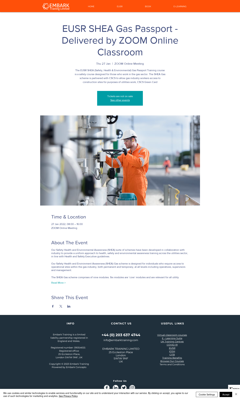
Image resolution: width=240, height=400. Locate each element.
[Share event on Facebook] (52, 306)
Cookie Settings (207, 394)
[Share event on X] (60, 306)
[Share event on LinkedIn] (68, 306)
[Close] (236, 394)
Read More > (58, 282)
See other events (120, 100)
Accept (225, 394)
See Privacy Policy (68, 396)
